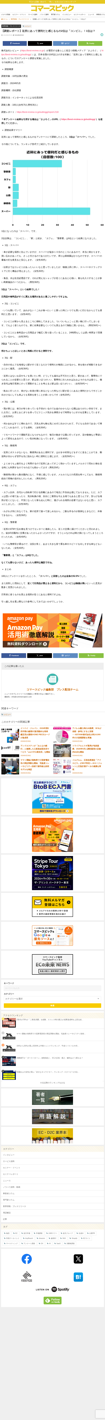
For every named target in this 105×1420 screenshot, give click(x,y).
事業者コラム (8, 1193)
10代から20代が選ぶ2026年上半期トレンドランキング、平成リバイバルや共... (48, 1046)
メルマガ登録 (5, 14)
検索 (52, 1005)
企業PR (92, 1233)
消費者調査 (70, 1243)
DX (42, 1243)
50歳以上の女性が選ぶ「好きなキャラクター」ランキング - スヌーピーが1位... (48, 1072)
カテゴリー (9, 994)
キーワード (9, 983)
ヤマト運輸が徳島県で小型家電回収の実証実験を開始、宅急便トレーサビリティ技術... (51, 1034)
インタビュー (66, 14)
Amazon (42, 1238)
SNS (64, 1238)
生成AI (81, 1233)
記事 (5, 1219)
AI (50, 1243)
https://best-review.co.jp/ (32, 50)
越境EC (53, 1238)
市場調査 (39, 1233)
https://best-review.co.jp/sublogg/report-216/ (38, 112)
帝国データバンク (12, 1238)
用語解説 (7, 1213)
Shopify (74, 1238)
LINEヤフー (52, 1233)
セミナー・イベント (19, 14)
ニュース (91, 14)
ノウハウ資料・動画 (11, 1187)
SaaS (58, 1243)
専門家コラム (55, 14)
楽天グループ (68, 1233)
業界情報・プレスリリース (11, 26)
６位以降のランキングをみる (52, 1083)
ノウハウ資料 (44, 14)
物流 (7, 1233)
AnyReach (29, 1238)
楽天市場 (27, 1233)
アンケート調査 (29, 1243)
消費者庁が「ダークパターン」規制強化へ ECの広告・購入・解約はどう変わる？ (50, 1058)
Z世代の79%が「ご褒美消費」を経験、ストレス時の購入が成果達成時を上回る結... (50, 1020)
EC (16, 1233)
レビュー (28, 26)
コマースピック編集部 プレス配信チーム (52, 689)
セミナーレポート (80, 14)
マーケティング (12, 1243)
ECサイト (86, 1238)
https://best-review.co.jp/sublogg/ (78, 119)
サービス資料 (32, 14)
